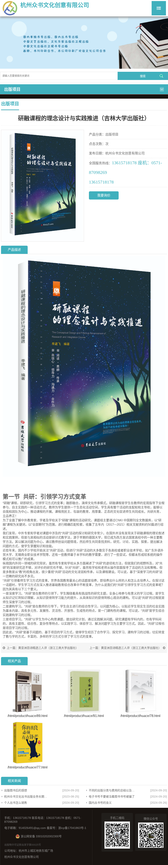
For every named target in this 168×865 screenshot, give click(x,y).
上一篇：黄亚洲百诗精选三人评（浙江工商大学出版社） (42, 647)
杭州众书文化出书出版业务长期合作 (26, 796)
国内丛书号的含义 (100, 802)
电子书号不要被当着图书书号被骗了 (112, 796)
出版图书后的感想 (15, 790)
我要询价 (103, 195)
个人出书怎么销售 (15, 802)
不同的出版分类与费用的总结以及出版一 (112, 790)
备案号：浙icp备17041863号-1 (66, 828)
